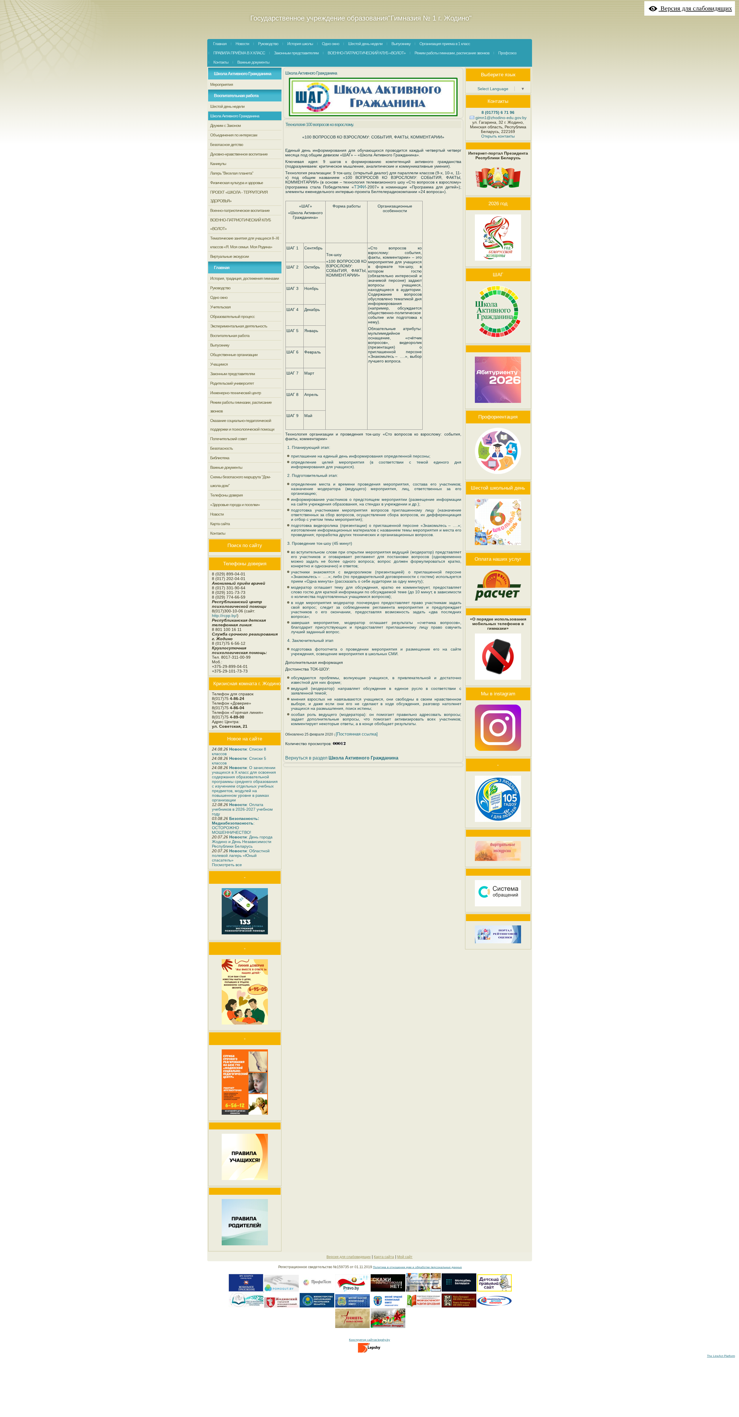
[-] (352, 1290)
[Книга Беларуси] (459, 1306)
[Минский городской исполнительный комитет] (388, 1306)
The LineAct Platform (721, 1355)
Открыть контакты (498, 136)
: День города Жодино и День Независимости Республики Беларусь (242, 842)
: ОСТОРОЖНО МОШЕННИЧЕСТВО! (235, 825)
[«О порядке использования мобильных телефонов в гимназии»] (498, 681)
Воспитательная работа (236, 95)
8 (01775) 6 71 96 (498, 112)
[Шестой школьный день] (498, 546)
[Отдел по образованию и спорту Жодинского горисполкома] (246, 1306)
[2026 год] (498, 262)
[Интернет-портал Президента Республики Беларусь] (498, 191)
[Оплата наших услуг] (498, 602)
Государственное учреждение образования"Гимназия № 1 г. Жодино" (361, 18)
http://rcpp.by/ (224, 615)
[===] (317, 1290)
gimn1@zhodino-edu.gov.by (501, 117)
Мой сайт (405, 1257)
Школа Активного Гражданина (242, 73)
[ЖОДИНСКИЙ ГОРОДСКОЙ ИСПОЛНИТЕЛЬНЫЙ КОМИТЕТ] (281, 1306)
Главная (221, 267)
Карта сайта (384, 1257)
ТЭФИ (360, 186)
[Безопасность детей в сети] (281, 1290)
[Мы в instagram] (498, 752)
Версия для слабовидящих (348, 1257)
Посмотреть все (227, 864)
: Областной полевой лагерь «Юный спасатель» (241, 855)
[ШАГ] (498, 339)
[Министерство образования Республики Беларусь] (317, 1306)
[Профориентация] (498, 475)
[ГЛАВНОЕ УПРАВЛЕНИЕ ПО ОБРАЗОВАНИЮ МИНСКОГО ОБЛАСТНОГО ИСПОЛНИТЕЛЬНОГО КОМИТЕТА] (352, 1306)
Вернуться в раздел (341, 757)
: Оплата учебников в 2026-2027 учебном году (242, 809)
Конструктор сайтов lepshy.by (369, 1339)
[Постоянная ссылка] (357, 733)
